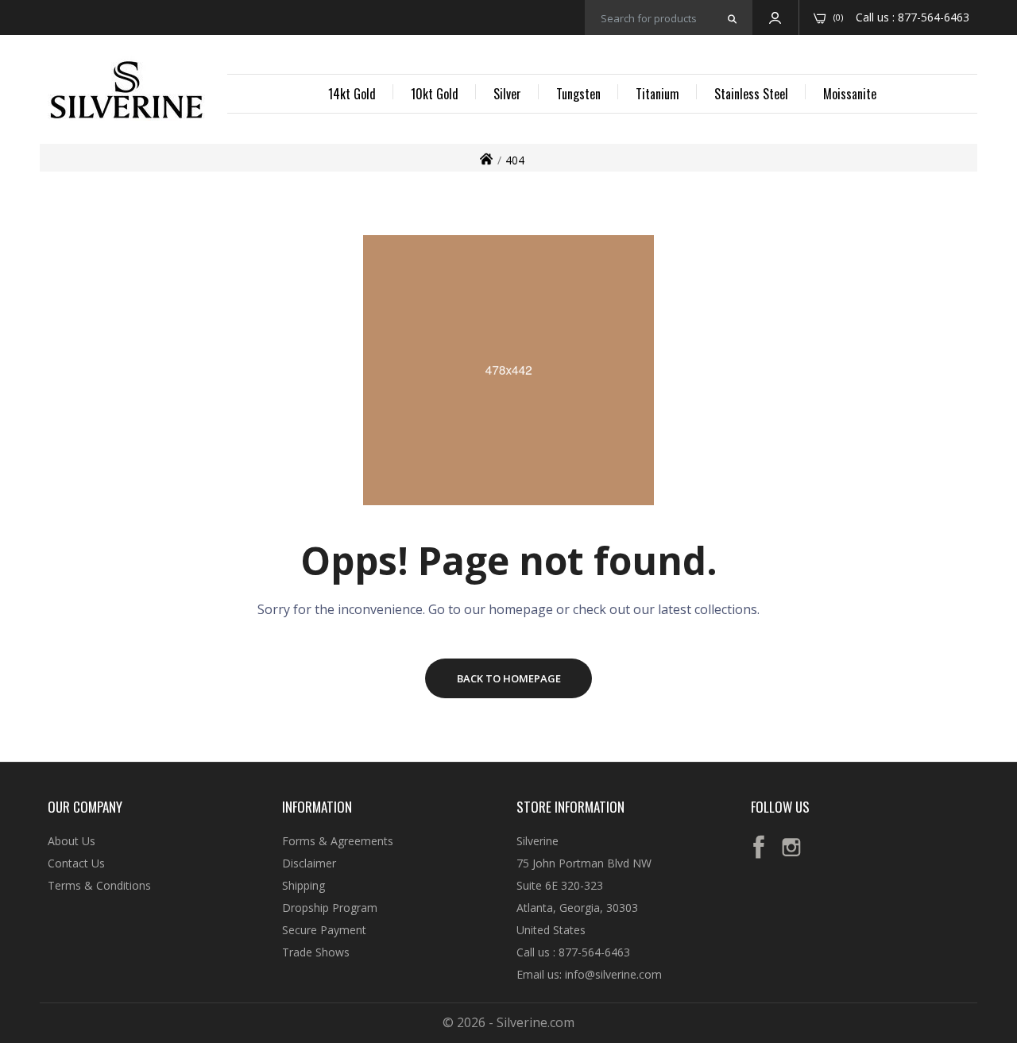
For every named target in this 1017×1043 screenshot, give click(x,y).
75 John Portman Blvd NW (584, 863)
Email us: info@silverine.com (589, 974)
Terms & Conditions (99, 885)
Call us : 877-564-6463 (573, 952)
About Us (71, 840)
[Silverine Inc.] (126, 91)
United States (551, 929)
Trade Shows (316, 952)
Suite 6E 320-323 (559, 885)
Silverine (537, 840)
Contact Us (76, 863)
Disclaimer (309, 863)
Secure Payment (324, 929)
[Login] (775, 17)
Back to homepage (509, 678)
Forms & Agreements (337, 840)
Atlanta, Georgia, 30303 (577, 907)
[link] (985, 928)
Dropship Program (329, 907)
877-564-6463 (933, 17)
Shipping (303, 885)
